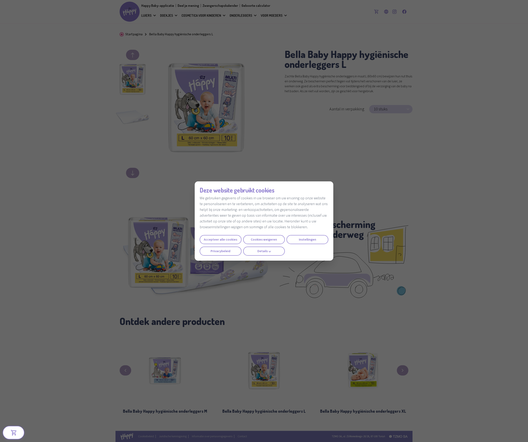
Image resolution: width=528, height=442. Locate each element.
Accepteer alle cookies (220, 239)
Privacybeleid (220, 251)
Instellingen (307, 239)
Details (262, 251)
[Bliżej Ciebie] (14, 432)
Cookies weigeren (264, 239)
